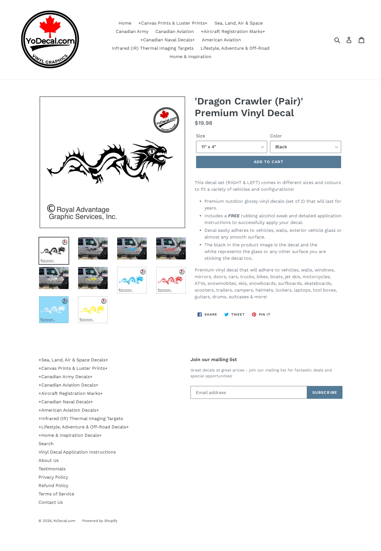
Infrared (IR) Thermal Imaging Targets (153, 48)
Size (200, 136)
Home (125, 23)
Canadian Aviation (174, 31)
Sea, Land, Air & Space (238, 23)
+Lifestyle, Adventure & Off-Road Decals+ (83, 427)
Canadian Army (132, 31)
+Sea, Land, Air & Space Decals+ (73, 359)
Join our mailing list (214, 359)
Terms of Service (56, 494)
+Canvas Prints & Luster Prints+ (173, 23)
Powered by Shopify (99, 521)
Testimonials (52, 468)
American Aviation (221, 39)
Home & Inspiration (190, 56)
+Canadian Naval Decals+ (167, 39)
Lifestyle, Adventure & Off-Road (235, 48)
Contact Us (50, 502)
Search (46, 443)
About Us (48, 460)
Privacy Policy (53, 477)
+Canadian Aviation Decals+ (68, 385)
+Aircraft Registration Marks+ (233, 31)
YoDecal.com (64, 521)
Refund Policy (53, 485)
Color (276, 136)
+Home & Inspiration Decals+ (70, 435)
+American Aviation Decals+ (68, 410)
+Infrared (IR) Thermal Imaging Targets (80, 418)
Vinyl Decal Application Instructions (77, 452)
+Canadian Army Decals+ (65, 376)
